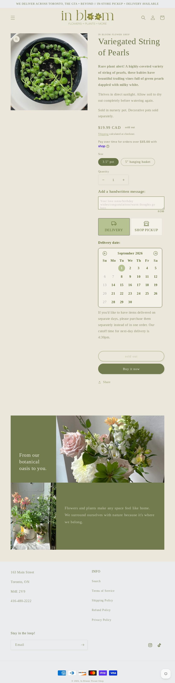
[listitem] (114, 226)
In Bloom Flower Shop (92, 681)
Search (96, 581)
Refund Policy (101, 610)
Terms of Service (103, 590)
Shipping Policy (102, 600)
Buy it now (131, 369)
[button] (13, 17)
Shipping (103, 133)
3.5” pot (108, 161)
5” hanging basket (137, 161)
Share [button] (107, 382)
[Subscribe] (82, 645)
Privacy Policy (101, 619)
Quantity (103, 171)
